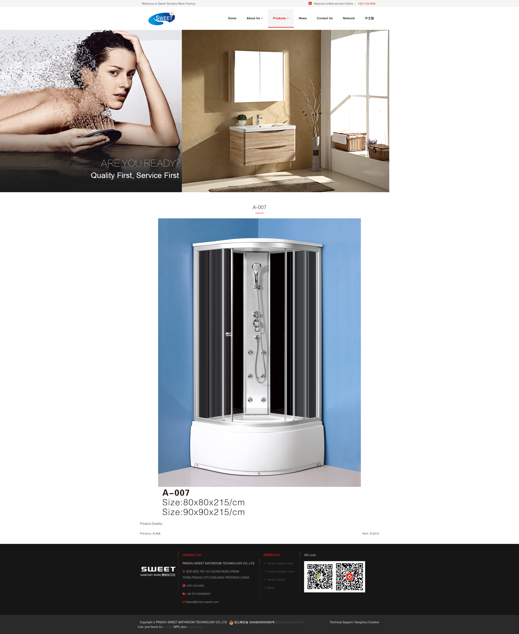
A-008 (156, 533)
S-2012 (374, 533)
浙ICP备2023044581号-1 (291, 622)
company (195, 627)
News (303, 18)
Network (349, 18)
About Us (254, 18)
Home (232, 18)
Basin (270, 587)
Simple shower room (280, 563)
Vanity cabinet (276, 579)
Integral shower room (281, 571)
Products (280, 18)
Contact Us (325, 18)
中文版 (369, 18)
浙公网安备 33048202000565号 (254, 622)
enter (169, 627)
